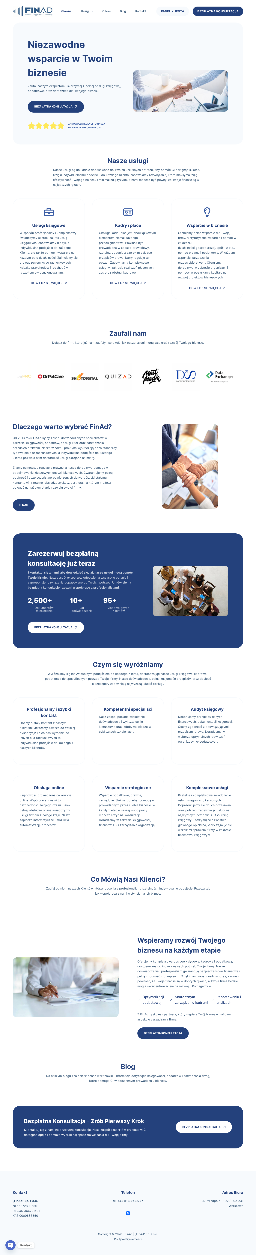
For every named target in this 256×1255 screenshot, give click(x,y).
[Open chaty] (10, 1245)
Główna (66, 11)
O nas (106, 11)
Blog (123, 11)
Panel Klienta (172, 11)
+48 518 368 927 (130, 1201)
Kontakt (140, 11)
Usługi (85, 11)
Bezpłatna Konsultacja (218, 11)
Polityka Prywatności (128, 1239)
